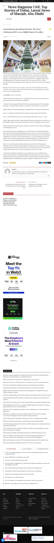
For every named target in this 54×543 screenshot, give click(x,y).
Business (49, 36)
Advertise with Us (45, 506)
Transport (5, 506)
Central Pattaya (12, 162)
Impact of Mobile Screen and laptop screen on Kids (17, 457)
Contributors (44, 505)
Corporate (18, 503)
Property (18, 506)
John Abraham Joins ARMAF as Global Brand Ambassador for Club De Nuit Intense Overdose (24, 432)
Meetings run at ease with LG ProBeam (14, 477)
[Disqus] (27, 228)
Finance (17, 501)
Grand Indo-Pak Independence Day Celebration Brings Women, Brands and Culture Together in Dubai (27, 395)
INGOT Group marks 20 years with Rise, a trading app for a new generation (21, 379)
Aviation (18, 500)
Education (5, 500)
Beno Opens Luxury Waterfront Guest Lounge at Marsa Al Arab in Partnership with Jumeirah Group (26, 402)
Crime (4, 498)
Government (6, 503)
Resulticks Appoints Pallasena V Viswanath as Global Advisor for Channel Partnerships (23, 388)
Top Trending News (11, 448)
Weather (5, 508)
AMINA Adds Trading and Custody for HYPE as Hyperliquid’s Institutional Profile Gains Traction (25, 440)
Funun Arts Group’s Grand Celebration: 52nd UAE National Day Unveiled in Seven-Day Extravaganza (27, 1)
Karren (5, 36)
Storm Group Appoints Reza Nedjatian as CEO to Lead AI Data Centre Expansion (22, 442)
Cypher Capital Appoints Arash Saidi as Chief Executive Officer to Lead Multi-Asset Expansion (25, 418)
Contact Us (44, 500)
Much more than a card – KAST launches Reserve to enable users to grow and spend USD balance (26, 382)
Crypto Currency (20, 505)
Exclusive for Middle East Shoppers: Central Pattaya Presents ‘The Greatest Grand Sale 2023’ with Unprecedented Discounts (10, 202)
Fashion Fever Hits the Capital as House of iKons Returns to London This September (23, 421)
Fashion (30, 500)
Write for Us (44, 501)
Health (30, 501)
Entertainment (32, 503)
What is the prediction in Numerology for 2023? (16, 460)
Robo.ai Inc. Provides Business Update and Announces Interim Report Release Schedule (23, 385)
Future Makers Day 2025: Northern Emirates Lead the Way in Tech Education (23, 471)
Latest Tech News (26, 448)
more (49, 162)
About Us (43, 498)
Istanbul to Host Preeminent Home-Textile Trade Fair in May (19, 474)
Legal (4, 505)
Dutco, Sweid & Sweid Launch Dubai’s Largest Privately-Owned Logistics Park (23, 468)
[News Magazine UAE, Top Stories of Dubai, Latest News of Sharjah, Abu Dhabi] (27, 10)
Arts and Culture (32, 498)
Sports (30, 505)
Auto (17, 498)
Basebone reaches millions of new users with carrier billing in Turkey (21, 483)
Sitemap (43, 508)
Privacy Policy (44, 503)
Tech (17, 508)
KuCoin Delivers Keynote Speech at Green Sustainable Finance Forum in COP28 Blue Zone (15, 186)
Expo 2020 (5, 501)
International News (43, 448)
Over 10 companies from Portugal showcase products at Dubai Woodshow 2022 (24, 480)
